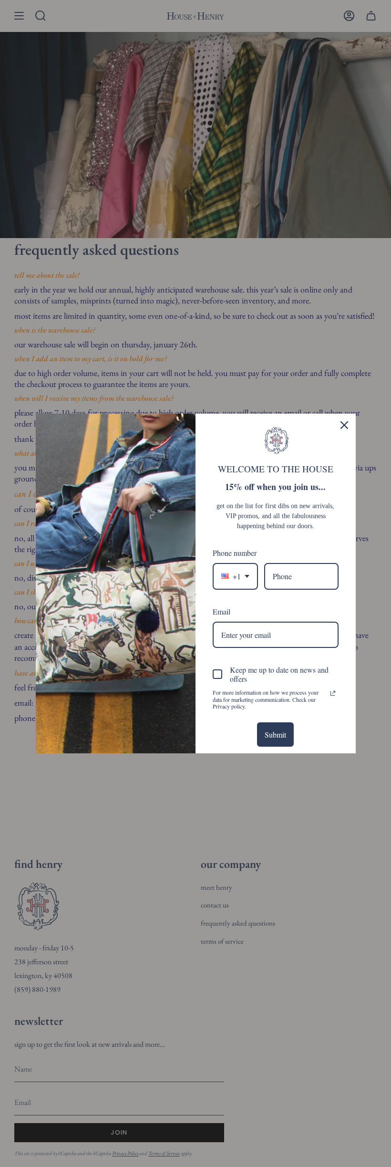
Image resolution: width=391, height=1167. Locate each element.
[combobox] (235, 576)
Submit (275, 734)
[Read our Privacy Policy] (333, 693)
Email (221, 611)
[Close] (344, 425)
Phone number (235, 553)
